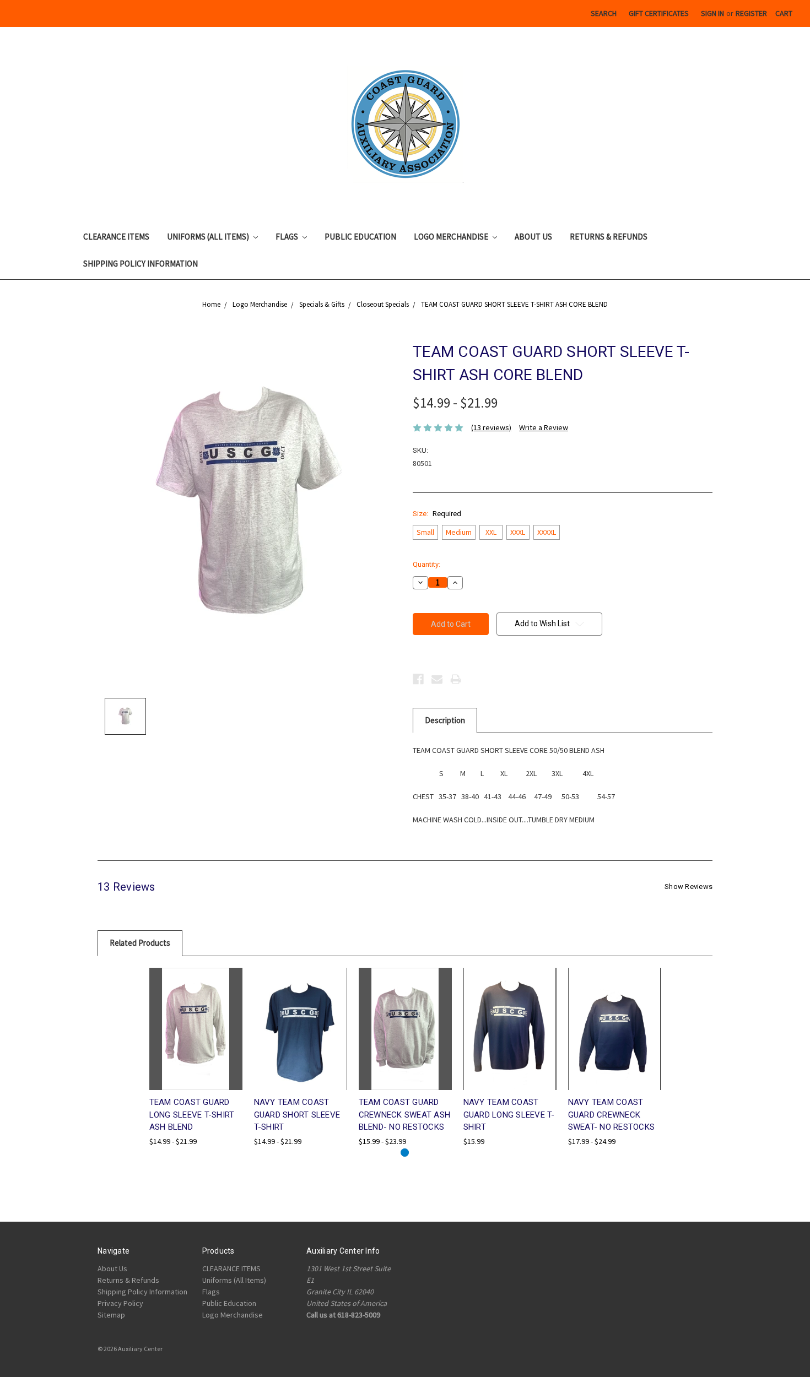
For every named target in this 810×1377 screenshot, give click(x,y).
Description (445, 720)
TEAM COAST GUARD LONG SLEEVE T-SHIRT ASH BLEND (192, 1114)
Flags (288, 236)
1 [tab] (405, 1152)
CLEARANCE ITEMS (116, 236)
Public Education (360, 236)
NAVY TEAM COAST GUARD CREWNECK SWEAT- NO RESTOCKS (611, 1114)
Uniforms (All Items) (209, 236)
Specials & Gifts (321, 304)
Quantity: (426, 564)
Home (211, 304)
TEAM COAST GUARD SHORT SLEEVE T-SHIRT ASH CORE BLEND (514, 304)
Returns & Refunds (608, 236)
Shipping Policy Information (140, 263)
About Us (533, 236)
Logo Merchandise (452, 236)
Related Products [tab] (140, 942)
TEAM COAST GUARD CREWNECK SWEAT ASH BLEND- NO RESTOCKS (405, 1114)
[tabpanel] (195, 1057)
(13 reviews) (491, 427)
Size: (437, 513)
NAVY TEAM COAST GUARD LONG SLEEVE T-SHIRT (509, 1114)
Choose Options (196, 1038)
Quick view (196, 1019)
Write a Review (543, 427)
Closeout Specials (383, 304)
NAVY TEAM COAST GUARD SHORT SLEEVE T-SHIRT (297, 1114)
